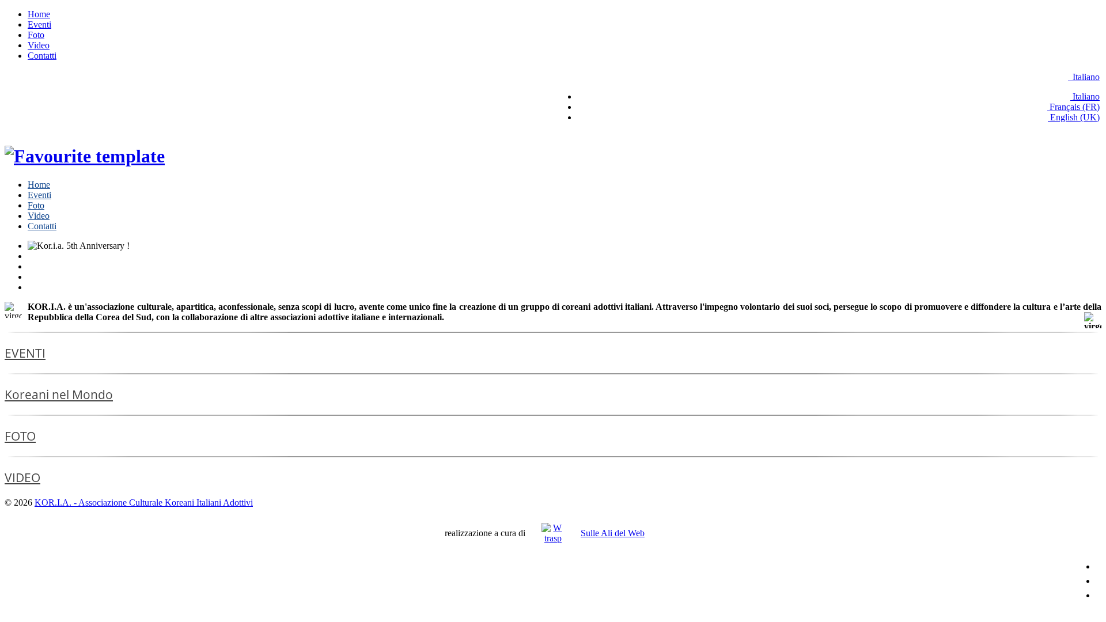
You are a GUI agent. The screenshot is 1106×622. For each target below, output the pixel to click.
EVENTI (25, 353)
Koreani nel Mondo (59, 394)
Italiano (1085, 77)
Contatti (42, 55)
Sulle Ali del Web (613, 533)
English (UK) (1074, 117)
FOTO (20, 436)
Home (39, 14)
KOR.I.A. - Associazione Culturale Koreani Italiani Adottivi (144, 502)
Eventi (39, 24)
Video (39, 45)
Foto (36, 35)
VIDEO (22, 477)
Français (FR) (1073, 107)
